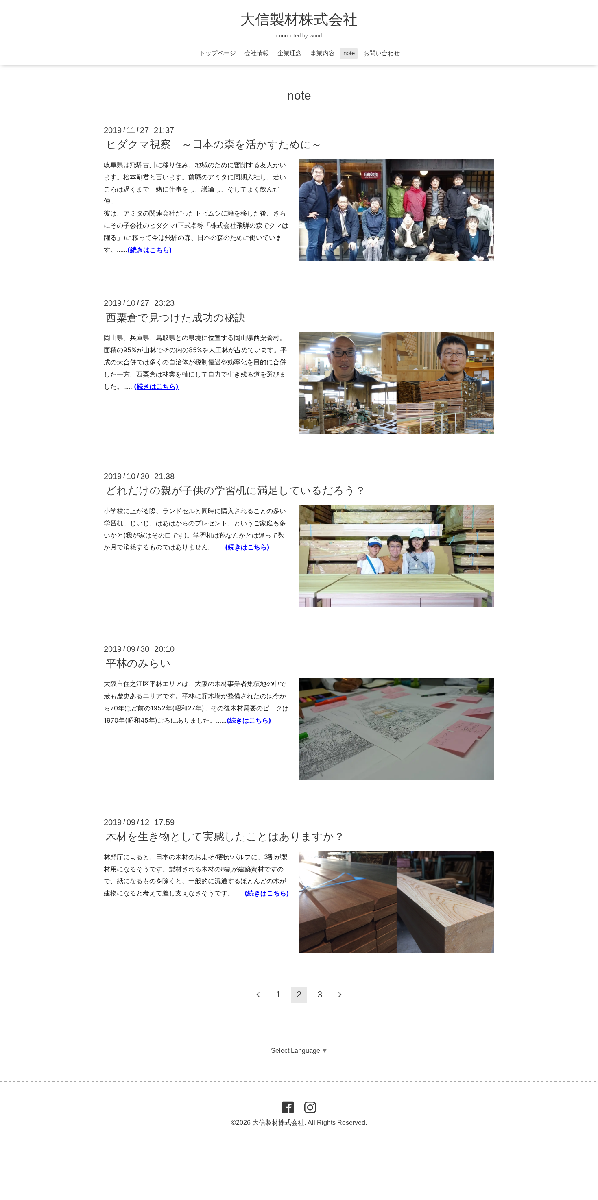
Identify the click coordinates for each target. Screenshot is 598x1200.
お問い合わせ (381, 53)
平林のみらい (138, 663)
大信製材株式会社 (299, 19)
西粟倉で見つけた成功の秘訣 (175, 317)
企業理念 (289, 53)
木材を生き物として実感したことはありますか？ (225, 836)
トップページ (217, 53)
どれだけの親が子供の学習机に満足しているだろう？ (236, 490)
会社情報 (256, 53)
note (349, 53)
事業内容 (322, 53)
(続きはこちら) (149, 250)
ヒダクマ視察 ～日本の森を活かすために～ (214, 144)
